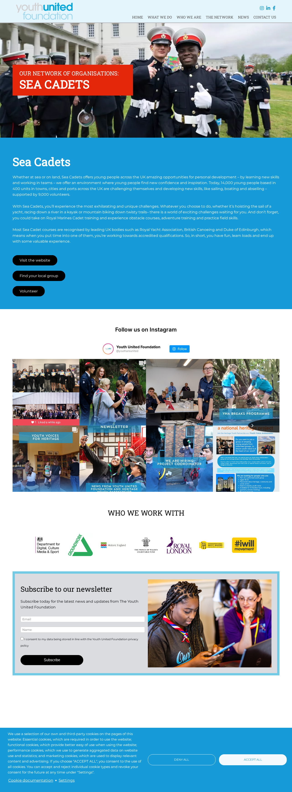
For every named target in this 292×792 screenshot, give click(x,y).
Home (137, 17)
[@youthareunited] (108, 348)
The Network (219, 17)
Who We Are (189, 17)
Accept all (253, 759)
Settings (67, 780)
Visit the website (35, 260)
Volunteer (29, 291)
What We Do (160, 17)
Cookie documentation (30, 780)
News (243, 17)
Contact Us (264, 17)
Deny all (181, 759)
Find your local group (39, 276)
